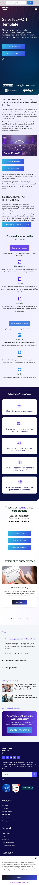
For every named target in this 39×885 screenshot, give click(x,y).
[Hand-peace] (18, 757)
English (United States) (11, 780)
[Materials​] (19, 352)
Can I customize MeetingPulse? (16, 660)
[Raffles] (19, 369)
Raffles (19, 374)
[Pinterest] (11, 757)
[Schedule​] (19, 335)
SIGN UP (16, 186)
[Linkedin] (14, 757)
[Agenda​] (19, 298)
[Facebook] (3, 757)
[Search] (34, 774)
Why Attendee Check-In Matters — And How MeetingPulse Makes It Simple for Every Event (25, 687)
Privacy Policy (25, 882)
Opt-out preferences (15, 882)
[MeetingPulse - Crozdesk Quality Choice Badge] (6, 792)
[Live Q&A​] (19, 279)
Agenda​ (19, 303)
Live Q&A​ (19, 283)
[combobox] (17, 774)
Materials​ (19, 357)
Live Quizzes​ (19, 266)
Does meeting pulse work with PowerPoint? (20, 639)
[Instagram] (7, 757)
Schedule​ (19, 339)
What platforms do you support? (16, 653)
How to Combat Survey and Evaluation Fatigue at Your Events (25, 696)
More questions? (11, 668)
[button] (36, 858)
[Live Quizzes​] (19, 262)
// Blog (10, 680)
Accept (19, 878)
